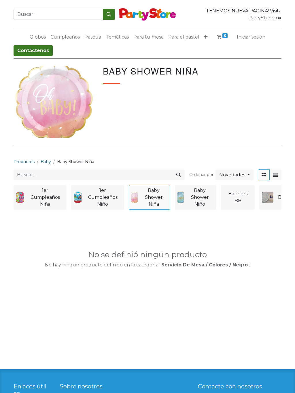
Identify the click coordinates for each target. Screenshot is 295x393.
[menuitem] (37, 37)
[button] (206, 37)
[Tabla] (264, 174)
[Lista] (275, 174)
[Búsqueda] (109, 14)
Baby (46, 161)
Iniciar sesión (251, 37)
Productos (24, 161)
